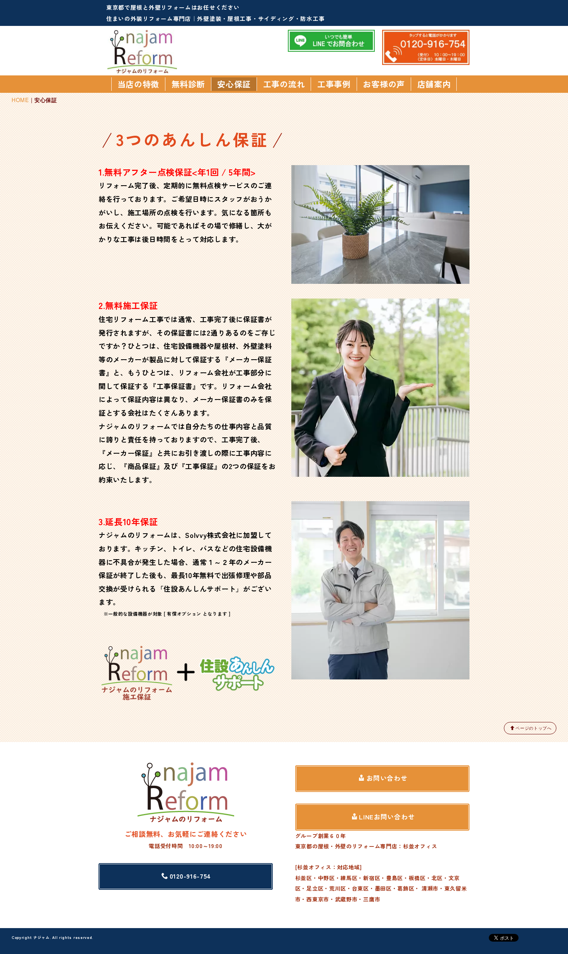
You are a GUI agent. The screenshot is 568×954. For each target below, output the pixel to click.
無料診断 (188, 84)
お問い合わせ (386, 778)
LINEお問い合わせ (387, 816)
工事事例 (334, 84)
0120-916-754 (190, 876)
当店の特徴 (138, 84)
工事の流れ (284, 84)
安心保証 (234, 84)
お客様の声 (384, 84)
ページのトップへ (533, 728)
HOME (20, 100)
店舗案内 (434, 84)
